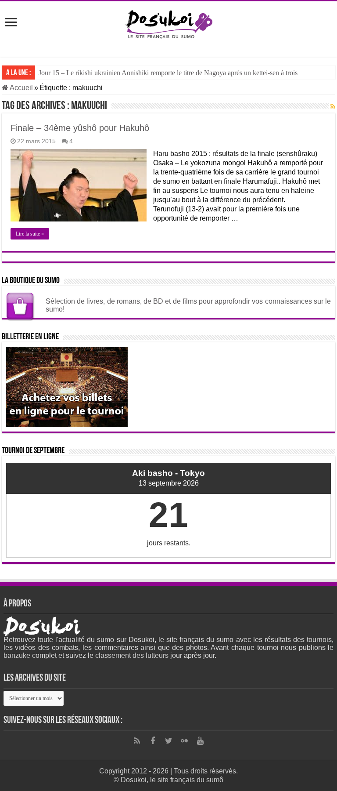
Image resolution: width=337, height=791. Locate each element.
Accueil (20, 87)
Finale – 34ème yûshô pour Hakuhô (80, 128)
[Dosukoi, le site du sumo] (168, 22)
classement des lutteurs (131, 655)
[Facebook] (153, 741)
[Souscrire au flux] (332, 106)
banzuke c (20, 655)
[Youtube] (200, 741)
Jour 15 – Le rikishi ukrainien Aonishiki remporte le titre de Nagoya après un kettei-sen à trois (168, 72)
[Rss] (137, 741)
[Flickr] (184, 741)
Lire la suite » (30, 234)
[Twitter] (168, 741)
